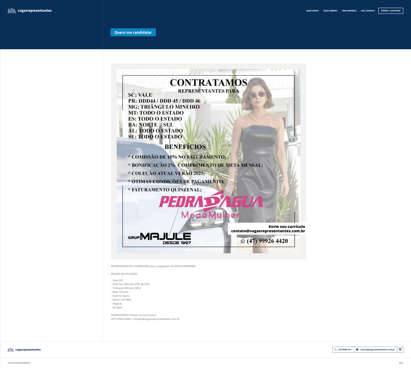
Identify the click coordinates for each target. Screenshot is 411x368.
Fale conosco (368, 10)
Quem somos (312, 10)
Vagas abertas (330, 10)
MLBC (401, 363)
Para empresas (349, 10)
